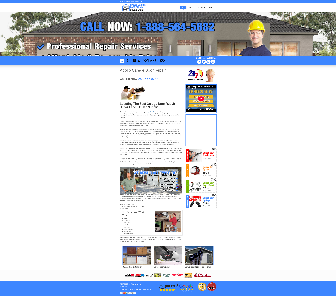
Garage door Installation (132, 267)
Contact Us (201, 7)
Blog (210, 7)
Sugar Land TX (151, 112)
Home (183, 7)
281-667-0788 (154, 60)
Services (191, 7)
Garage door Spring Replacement (198, 267)
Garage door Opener (162, 267)
